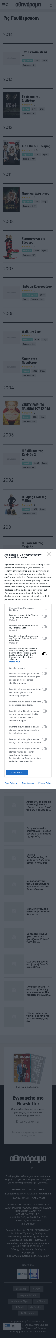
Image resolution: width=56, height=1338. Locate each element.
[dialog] (28, 669)
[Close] (50, 555)
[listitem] (28, 609)
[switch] (44, 616)
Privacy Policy (44, 783)
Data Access (28, 783)
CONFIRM (17, 772)
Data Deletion (11, 783)
